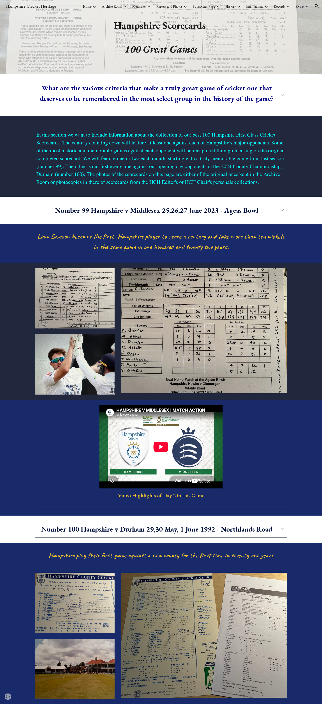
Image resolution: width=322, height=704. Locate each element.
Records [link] (279, 6)
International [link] (255, 6)
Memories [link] (139, 6)
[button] (316, 6)
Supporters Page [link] (204, 6)
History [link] (231, 6)
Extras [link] (299, 6)
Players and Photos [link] (169, 6)
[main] (161, 37)
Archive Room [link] (112, 6)
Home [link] (87, 6)
